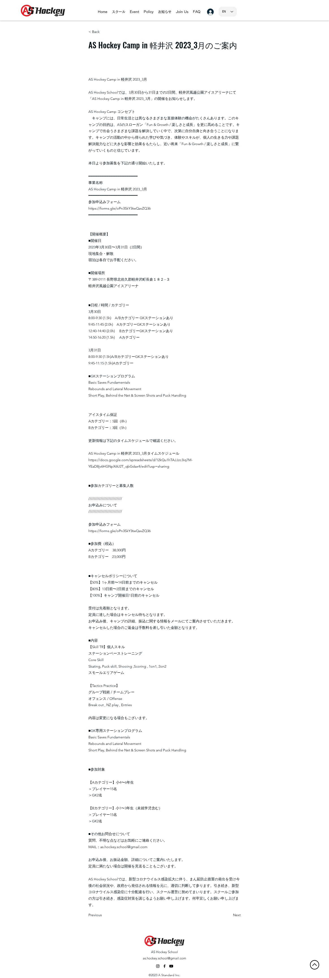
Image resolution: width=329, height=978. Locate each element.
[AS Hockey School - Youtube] (171, 966)
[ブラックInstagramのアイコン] (158, 966)
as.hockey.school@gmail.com (123, 847)
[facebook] (164, 966)
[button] (119, 12)
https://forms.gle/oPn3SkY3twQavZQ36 (119, 208)
